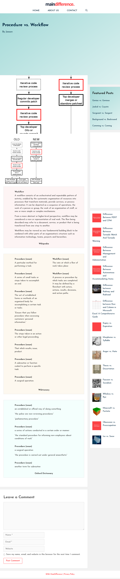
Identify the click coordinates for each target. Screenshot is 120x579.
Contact (72, 11)
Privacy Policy (69, 574)
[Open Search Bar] (86, 10)
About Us (53, 11)
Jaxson (9, 32)
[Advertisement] (60, 51)
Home (36, 11)
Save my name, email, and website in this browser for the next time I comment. (43, 554)
